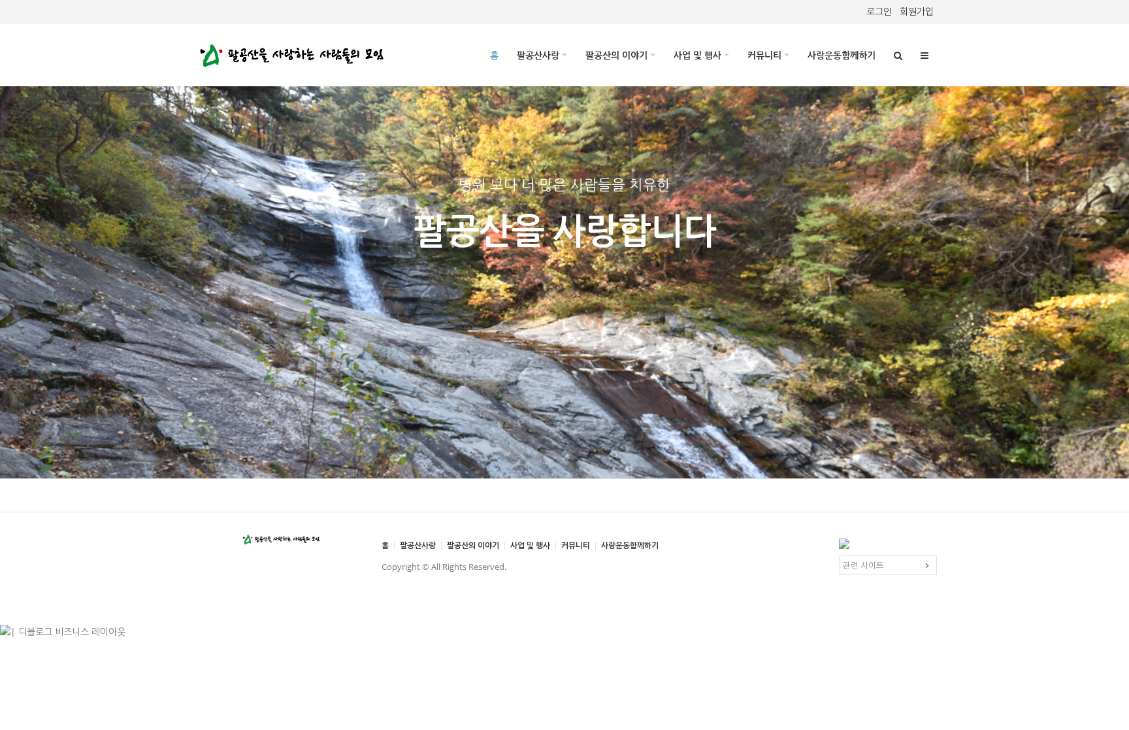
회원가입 (917, 11)
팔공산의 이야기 (616, 55)
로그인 (879, 11)
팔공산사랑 (538, 55)
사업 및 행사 (697, 55)
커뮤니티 (764, 55)
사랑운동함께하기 (841, 55)
